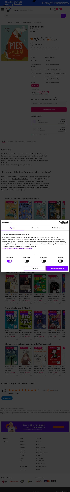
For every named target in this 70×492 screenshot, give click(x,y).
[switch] (26, 261)
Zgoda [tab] (12, 228)
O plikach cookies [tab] (58, 228)
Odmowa (35, 268)
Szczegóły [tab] (35, 228)
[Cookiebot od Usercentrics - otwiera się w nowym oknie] (60, 222)
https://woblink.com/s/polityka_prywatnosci (17, 248)
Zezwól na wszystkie (57, 268)
